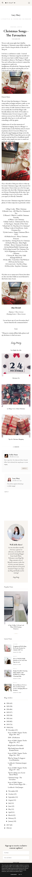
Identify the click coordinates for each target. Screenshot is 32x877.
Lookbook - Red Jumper (15, 787)
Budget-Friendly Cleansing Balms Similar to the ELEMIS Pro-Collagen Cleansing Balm (20, 673)
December (11, 730)
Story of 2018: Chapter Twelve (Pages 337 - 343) (17, 769)
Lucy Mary (16, 15)
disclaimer (7, 335)
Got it (20, 874)
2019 (8, 724)
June (10, 806)
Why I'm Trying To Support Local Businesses (16, 759)
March (10, 815)
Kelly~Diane (13, 455)
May (9, 809)
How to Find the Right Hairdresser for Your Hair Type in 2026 (20, 660)
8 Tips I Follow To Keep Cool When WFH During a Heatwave (16, 627)
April (10, 812)
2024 (8, 709)
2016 (8, 828)
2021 (8, 718)
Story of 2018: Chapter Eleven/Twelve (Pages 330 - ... (17, 783)
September (11, 797)
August (10, 800)
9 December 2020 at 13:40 (16, 480)
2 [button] (16, 633)
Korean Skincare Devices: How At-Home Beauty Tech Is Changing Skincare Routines (20, 687)
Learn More (14, 874)
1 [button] (14, 633)
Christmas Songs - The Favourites (15, 778)
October (11, 794)
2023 (8, 712)
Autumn (15, 644)
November (11, 791)
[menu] (29, 3)
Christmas (13, 27)
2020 (8, 721)
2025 (8, 706)
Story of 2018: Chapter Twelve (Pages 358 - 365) (17, 734)
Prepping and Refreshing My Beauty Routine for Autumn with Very (19, 648)
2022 (8, 715)
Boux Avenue (19, 312)
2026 (8, 703)
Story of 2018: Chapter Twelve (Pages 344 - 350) (17, 754)
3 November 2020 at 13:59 (14, 456)
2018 (8, 727)
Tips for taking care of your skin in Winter (16, 774)
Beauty (15, 656)
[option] (16, 611)
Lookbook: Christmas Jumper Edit (17, 764)
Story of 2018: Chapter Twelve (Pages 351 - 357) (17, 741)
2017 (8, 825)
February (11, 818)
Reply (25, 468)
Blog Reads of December (15, 745)
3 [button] (17, 633)
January (11, 821)
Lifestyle (19, 27)
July (9, 803)
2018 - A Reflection (14, 737)
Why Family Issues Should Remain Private (16, 749)
